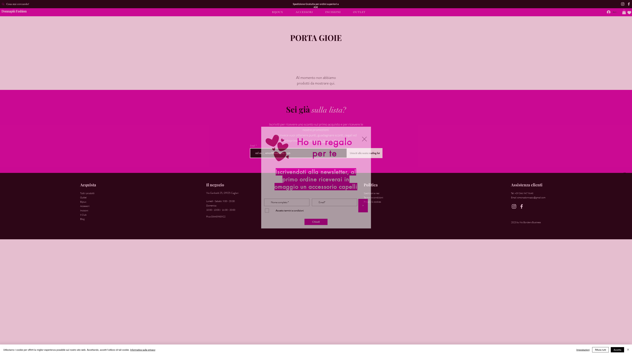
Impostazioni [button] (583, 349)
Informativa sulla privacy (142, 349)
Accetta (617, 349)
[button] (364, 139)
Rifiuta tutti (600, 349)
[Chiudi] (628, 349)
